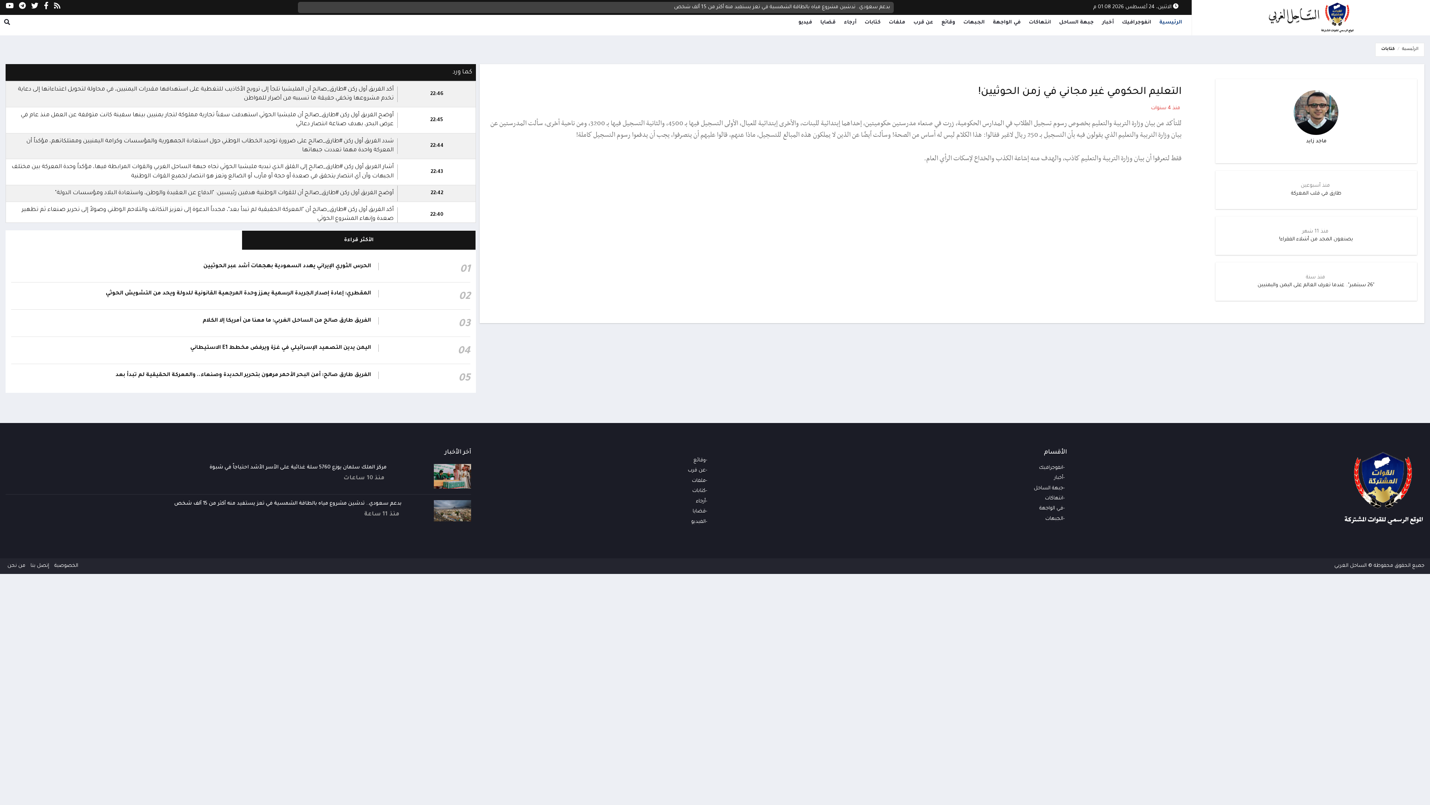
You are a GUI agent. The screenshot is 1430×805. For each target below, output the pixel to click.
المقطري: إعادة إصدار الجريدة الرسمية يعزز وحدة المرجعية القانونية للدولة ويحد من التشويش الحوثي (238, 294)
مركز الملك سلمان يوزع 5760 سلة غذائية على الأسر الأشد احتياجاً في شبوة (298, 467)
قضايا (828, 22)
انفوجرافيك (1136, 22)
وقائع (948, 22)
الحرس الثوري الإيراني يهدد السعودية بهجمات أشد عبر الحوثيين (287, 266)
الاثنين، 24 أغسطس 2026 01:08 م (1133, 7)
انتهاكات (1040, 22)
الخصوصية (66, 566)
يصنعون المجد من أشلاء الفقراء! (1316, 239)
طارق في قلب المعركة (1316, 193)
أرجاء (850, 22)
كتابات (873, 22)
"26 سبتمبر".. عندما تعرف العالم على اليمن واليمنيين (1316, 285)
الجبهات (974, 22)
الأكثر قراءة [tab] (359, 240)
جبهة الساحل (1076, 22)
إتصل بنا (40, 566)
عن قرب (923, 22)
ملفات (897, 22)
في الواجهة (1007, 22)
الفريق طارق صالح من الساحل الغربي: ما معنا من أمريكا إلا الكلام (287, 321)
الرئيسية (1170, 22)
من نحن (16, 566)
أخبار (1108, 22)
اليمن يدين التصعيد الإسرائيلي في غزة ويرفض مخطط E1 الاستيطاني (280, 348)
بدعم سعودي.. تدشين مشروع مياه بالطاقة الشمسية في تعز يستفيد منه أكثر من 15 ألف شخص (782, 7)
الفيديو (698, 522)
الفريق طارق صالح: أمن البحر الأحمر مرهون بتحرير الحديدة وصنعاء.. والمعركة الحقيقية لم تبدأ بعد (243, 375)
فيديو (805, 22)
